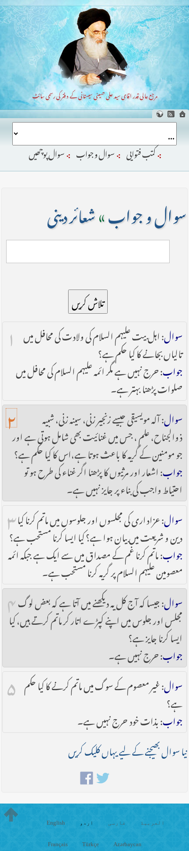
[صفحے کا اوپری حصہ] (11, 815)
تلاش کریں (88, 301)
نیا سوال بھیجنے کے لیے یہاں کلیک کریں (127, 749)
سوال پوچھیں (47, 152)
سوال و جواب (95, 152)
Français (58, 844)
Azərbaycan (127, 844)
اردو (87, 822)
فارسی (117, 822)
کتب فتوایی (141, 152)
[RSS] (170, 114)
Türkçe (90, 844)
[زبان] (159, 114)
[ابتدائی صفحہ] (182, 114)
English (56, 822)
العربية (152, 822)
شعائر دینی (71, 213)
